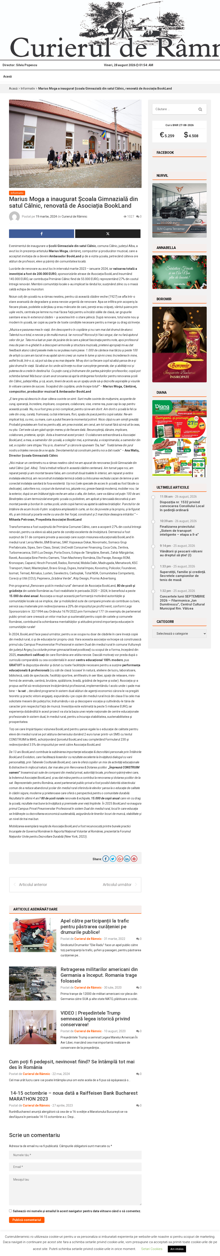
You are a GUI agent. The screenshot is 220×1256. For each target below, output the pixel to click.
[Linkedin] (127, 858)
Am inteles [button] (176, 1249)
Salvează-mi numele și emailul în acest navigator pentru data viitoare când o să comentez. (77, 1211)
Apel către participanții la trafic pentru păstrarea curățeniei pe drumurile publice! (95, 926)
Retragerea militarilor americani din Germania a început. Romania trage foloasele (99, 975)
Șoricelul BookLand (69, 739)
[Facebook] (105, 858)
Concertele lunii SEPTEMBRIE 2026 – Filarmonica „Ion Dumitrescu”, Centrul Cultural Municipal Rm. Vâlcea (182, 602)
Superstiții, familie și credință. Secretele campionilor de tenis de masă (183, 576)
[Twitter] (113, 858)
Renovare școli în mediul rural (50, 585)
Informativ (28, 88)
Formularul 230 (115, 739)
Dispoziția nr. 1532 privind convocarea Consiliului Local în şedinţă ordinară (182, 506)
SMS (116, 734)
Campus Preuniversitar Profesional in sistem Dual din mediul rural (68, 644)
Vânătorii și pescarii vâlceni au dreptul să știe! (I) (181, 553)
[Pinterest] (134, 858)
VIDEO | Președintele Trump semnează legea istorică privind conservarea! (95, 1018)
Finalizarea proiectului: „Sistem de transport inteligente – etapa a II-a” (179, 531)
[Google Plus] (120, 858)
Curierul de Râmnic (74, 216)
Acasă (7, 76)
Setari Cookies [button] (151, 1249)
